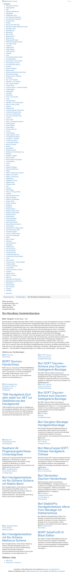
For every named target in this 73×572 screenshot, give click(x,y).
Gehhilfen (9, 93)
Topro (8, 258)
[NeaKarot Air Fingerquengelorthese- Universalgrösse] (9, 441)
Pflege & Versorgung (12, 176)
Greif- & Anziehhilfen (12, 97)
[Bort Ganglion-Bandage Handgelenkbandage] (45, 415)
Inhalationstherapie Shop (13, 112)
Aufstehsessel (10, 21)
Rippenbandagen (11, 197)
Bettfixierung (10, 38)
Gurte (8, 99)
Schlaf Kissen (10, 226)
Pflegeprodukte (10, 184)
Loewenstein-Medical (12, 142)
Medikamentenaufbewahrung (15, 152)
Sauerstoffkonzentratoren (13, 224)
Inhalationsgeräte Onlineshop (15, 110)
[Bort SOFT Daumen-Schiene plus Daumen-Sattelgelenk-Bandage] (45, 356)
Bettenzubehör (10, 36)
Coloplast (9, 46)
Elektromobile (10, 70)
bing (50, 569)
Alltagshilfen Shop (11, 15)
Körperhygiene (10, 125)
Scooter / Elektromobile (13, 233)
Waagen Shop (10, 273)
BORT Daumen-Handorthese (12, 362)
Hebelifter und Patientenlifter (14, 102)
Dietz (7, 55)
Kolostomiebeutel (11, 129)
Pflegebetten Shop (11, 180)
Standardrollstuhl (11, 243)
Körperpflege (10, 127)
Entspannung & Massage (13, 76)
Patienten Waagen (11, 167)
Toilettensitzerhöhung (12, 254)
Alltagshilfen (9, 13)
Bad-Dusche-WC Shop (13, 25)
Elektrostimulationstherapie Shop (16, 72)
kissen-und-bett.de (59, 571)
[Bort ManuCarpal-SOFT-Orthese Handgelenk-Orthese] (45, 441)
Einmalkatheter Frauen (13, 63)
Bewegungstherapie (12, 40)
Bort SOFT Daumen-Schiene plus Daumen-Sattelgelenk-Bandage (52, 366)
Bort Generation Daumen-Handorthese (52, 477)
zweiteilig (9, 290)
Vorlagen (8, 271)
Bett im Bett (9, 34)
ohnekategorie (10, 161)
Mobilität (8, 154)
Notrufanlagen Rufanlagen (14, 159)
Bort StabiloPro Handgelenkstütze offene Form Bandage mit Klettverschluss (54, 508)
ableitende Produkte (12, 6)
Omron (8, 163)
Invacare (8, 118)
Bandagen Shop (11, 28)
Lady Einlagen (10, 133)
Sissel (8, 237)
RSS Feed (9, 560)
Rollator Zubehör (11, 203)
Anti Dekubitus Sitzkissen (13, 19)
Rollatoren (9, 205)
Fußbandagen (10, 89)
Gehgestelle (9, 91)
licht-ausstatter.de (45, 571)
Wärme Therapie (11, 275)
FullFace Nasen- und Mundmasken (16, 87)
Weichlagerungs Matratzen (14, 281)
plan (7, 186)
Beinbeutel (9, 32)
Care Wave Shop (11, 44)
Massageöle (9, 148)
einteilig (8, 66)
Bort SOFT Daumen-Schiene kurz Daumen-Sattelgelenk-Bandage (52, 395)
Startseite (9, 293)
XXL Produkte (10, 287)
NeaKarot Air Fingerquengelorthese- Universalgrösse (16, 451)
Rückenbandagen (11, 218)
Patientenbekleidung (12, 169)
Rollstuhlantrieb (10, 214)
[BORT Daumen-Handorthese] (9, 355)
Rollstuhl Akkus (10, 209)
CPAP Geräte (10, 47)
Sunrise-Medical (11, 251)
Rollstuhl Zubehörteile (12, 213)
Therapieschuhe (11, 252)
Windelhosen (10, 283)
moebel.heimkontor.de (32, 571)
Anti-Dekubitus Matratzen (13, 17)
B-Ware (8, 23)
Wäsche (8, 277)
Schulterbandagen (11, 232)
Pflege (8, 171)
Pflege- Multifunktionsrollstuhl (15, 173)
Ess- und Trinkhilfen (12, 80)
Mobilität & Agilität (11, 156)
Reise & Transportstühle (13, 192)
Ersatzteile (9, 78)
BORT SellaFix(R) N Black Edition (51, 533)
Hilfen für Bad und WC (12, 104)
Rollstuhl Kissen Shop (12, 211)
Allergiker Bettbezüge (12, 11)
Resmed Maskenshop (12, 195)
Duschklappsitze (11, 59)
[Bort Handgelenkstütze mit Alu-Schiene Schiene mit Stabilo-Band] (9, 471)
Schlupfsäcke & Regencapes (14, 228)
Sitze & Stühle (10, 239)
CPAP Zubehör (10, 51)
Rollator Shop (10, 201)
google (46, 569)
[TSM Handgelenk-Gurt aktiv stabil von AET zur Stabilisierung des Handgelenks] (9, 387)
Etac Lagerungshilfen (12, 83)
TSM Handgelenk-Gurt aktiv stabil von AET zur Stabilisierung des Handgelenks (17, 399)
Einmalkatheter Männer (13, 64)
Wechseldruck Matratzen (13, 279)
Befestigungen (10, 30)
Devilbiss (8, 53)
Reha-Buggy (10, 190)
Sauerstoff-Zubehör (12, 222)
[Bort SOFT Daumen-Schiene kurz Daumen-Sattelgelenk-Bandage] (45, 386)
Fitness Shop (10, 85)
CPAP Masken (10, 49)
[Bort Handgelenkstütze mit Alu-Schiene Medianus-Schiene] (9, 527)
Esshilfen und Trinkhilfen (13, 82)
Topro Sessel (10, 260)
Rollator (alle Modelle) (12, 199)
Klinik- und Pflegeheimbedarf (14, 121)
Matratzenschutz (11, 150)
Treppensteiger (10, 264)
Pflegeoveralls (10, 182)
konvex (8, 131)
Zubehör (8, 288)
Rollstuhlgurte (10, 216)
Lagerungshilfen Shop (12, 135)
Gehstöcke (9, 95)
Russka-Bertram (11, 220)
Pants (8, 165)
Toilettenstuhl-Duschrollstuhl (14, 256)
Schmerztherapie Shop (13, 230)
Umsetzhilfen (10, 268)
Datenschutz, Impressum (13, 562)
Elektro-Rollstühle (11, 68)
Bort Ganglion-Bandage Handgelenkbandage (53, 423)
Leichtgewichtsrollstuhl (13, 137)
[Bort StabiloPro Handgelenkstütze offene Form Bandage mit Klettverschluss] (45, 496)
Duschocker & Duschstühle (14, 61)
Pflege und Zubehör (12, 175)
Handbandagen (10, 101)
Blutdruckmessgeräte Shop (14, 42)
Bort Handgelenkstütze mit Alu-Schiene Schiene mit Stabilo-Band (18, 480)
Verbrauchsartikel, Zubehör (14, 269)
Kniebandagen (10, 123)
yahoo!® (56, 569)
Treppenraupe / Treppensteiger (15, 262)
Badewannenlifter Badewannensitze (17, 27)
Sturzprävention (11, 249)
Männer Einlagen (11, 144)
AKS (7, 9)
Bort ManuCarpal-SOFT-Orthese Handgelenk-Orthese (53, 451)
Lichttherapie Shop (11, 140)
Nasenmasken (10, 157)
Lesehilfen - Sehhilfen (12, 139)
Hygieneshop (10, 108)
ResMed (8, 194)
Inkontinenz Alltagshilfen (13, 114)
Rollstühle (9, 207)
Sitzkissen (9, 241)
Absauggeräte (10, 8)
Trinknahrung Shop (12, 266)
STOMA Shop (10, 247)
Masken (8, 146)
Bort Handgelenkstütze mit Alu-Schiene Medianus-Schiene (16, 537)
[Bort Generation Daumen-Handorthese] (45, 470)
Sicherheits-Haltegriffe (12, 235)
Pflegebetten (10, 178)
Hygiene (8, 106)
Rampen (8, 188)
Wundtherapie (10, 285)
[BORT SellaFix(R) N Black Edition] (45, 526)
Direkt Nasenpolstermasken (14, 57)
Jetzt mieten (9, 120)
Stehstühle (9, 245)
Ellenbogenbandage (12, 74)
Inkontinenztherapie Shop (13, 116)
